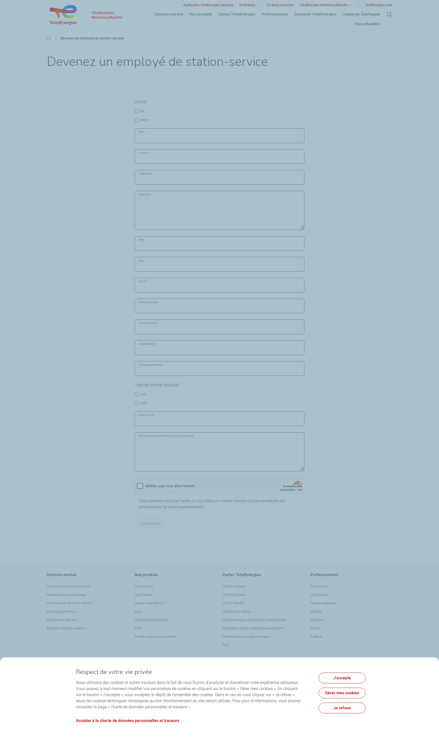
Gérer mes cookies (342, 692)
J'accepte (342, 677)
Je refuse (342, 707)
